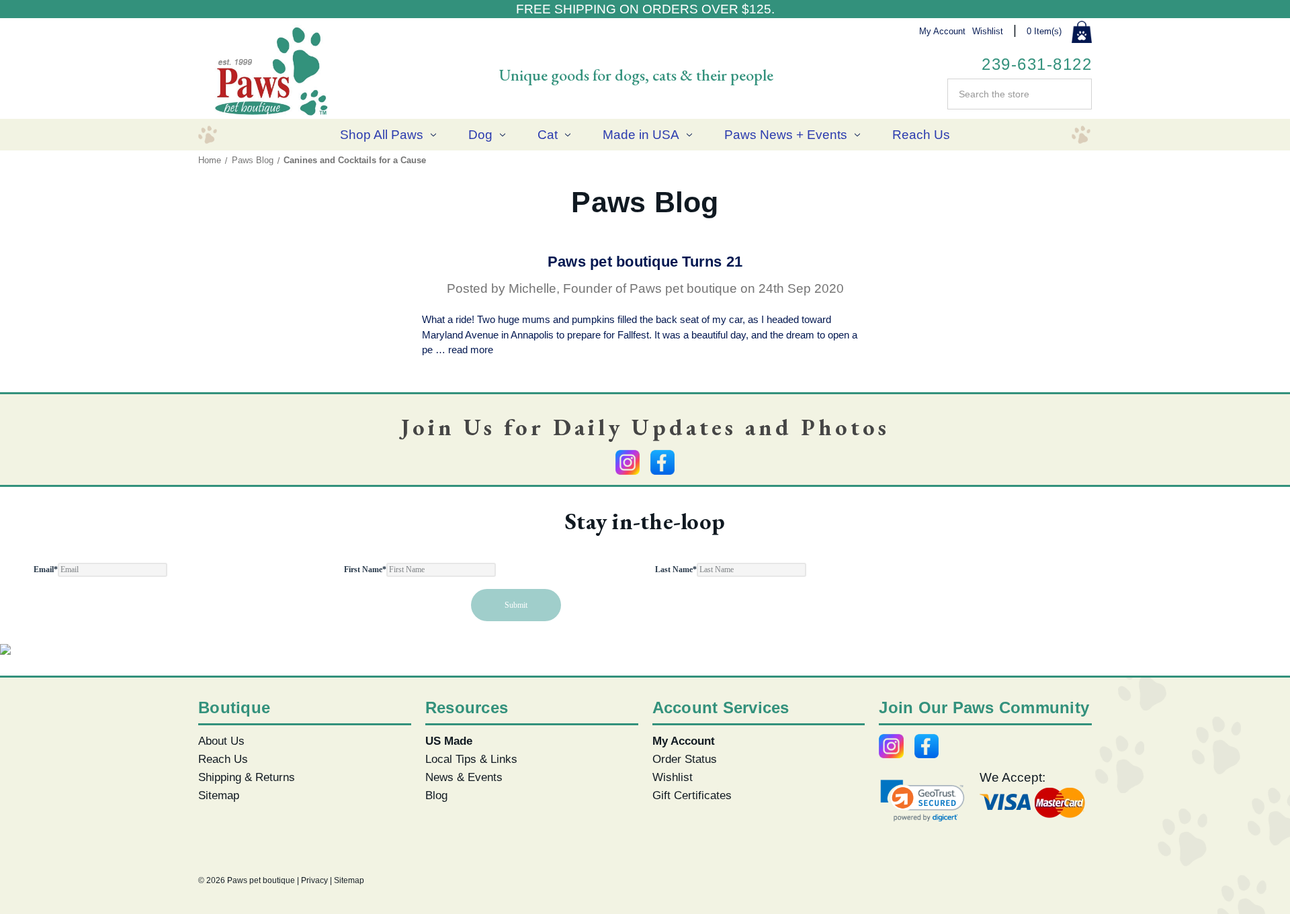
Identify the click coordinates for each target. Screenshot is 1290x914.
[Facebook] (662, 462)
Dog (480, 135)
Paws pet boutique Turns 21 (645, 261)
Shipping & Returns (246, 777)
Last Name (676, 569)
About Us (221, 740)
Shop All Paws (381, 135)
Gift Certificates (692, 795)
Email (46, 569)
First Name (365, 569)
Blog (436, 795)
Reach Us (921, 135)
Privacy (314, 880)
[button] (922, 801)
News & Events (464, 777)
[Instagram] (627, 462)
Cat (548, 135)
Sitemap (218, 795)
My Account (942, 31)
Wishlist (987, 31)
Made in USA (641, 135)
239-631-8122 (1037, 64)
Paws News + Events (785, 135)
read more (470, 349)
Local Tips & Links (471, 759)
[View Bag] (1082, 32)
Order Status (684, 759)
